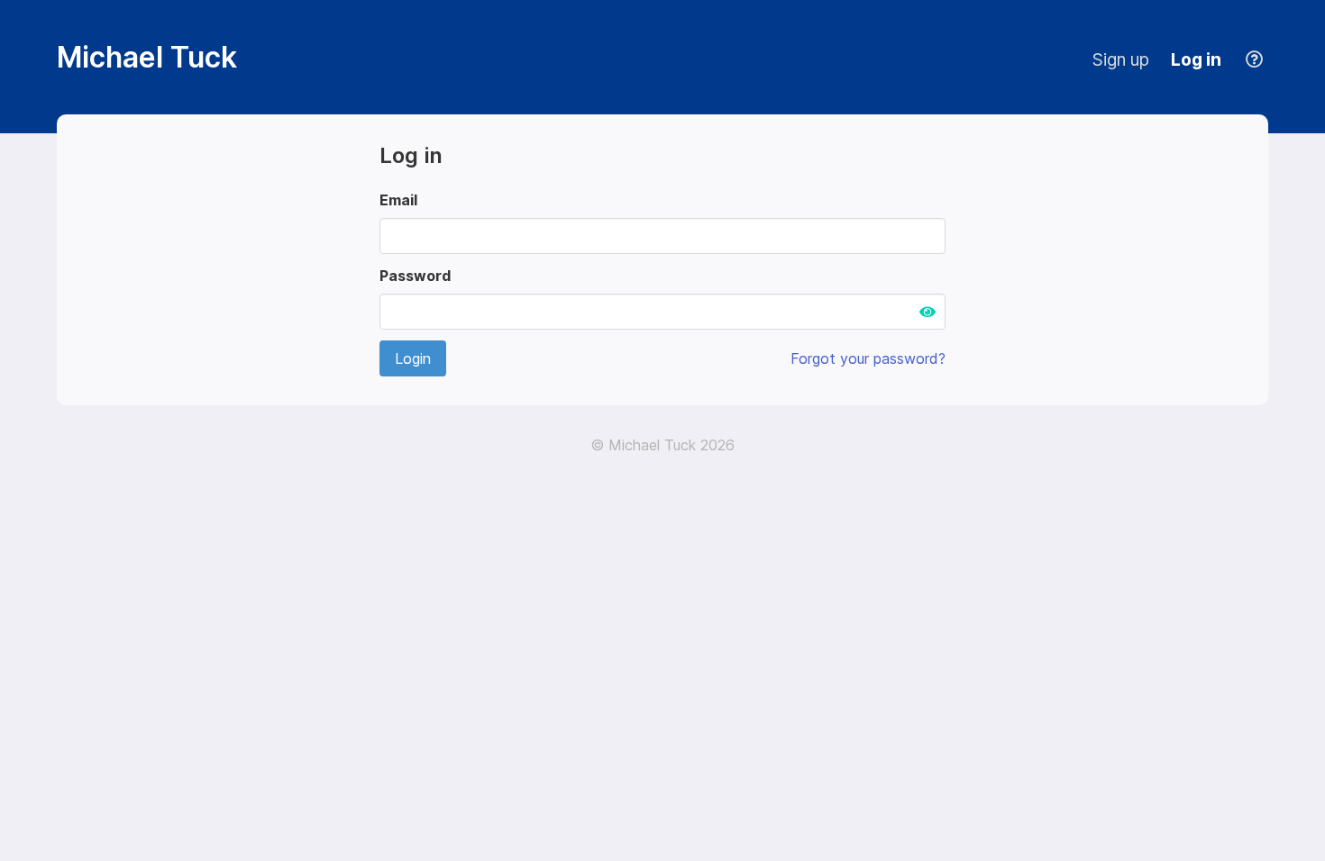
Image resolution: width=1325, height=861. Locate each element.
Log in (1196, 59)
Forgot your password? (868, 358)
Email (398, 200)
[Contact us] (1255, 59)
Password (415, 276)
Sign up (1120, 59)
